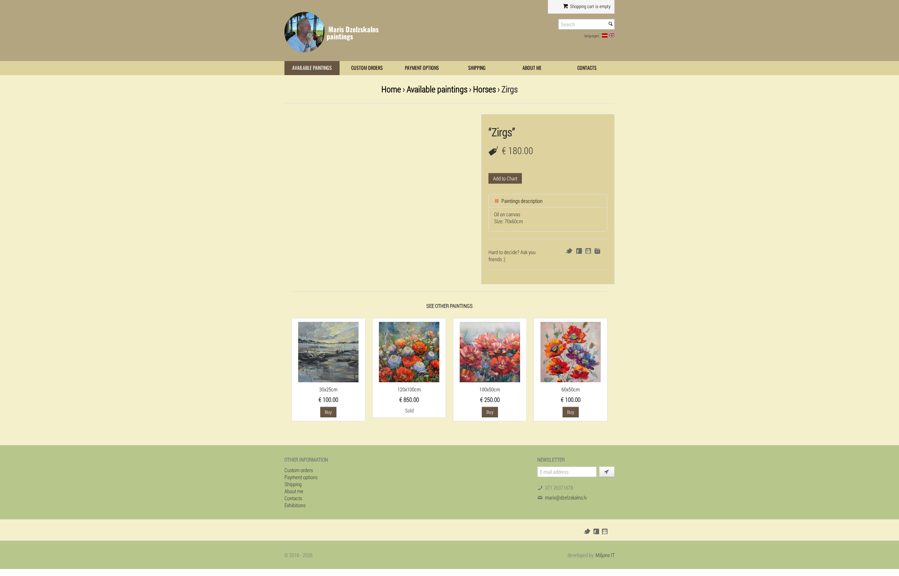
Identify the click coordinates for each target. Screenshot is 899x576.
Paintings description (521, 200)
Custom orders (367, 68)
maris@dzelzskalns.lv (566, 497)
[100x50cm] (490, 351)
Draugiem (588, 251)
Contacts (587, 68)
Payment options (422, 68)
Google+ (597, 251)
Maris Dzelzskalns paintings (353, 33)
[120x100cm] (409, 351)
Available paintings (312, 68)
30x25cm (328, 389)
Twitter (569, 250)
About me (532, 68)
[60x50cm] (570, 351)
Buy (328, 412)
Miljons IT (605, 554)
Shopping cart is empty (590, 6)
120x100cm (409, 389)
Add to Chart (505, 178)
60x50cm (571, 389)
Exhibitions (295, 505)
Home (391, 89)
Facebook (579, 251)
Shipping (477, 68)
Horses (484, 89)
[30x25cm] (328, 351)
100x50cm (489, 389)
